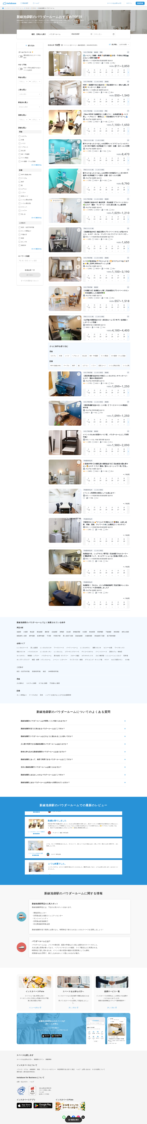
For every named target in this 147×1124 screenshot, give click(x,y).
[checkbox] (19, 136)
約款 (38, 1069)
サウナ (106, 659)
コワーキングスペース (72, 651)
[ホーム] (9, 3)
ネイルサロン (21, 655)
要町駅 (47, 632)
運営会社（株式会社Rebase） (26, 1072)
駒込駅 (32, 632)
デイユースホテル (87, 651)
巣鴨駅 (62, 632)
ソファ (93, 365)
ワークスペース (59, 647)
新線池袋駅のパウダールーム (46, 8)
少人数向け (20, 683)
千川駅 (49, 636)
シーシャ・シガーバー (60, 659)
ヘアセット (76, 356)
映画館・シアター (33, 655)
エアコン (85, 365)
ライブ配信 (104, 356)
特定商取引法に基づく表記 (66, 1069)
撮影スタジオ (97, 647)
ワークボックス (120, 647)
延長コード (102, 365)
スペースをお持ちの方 (114, 3)
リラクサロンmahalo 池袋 (35, 826)
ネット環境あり (22, 695)
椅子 (73, 365)
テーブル (66, 365)
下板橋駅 (108, 632)
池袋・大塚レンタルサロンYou (36, 848)
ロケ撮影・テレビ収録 (118, 356)
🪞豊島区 (33, 8)
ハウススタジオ (33, 651)
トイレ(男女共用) (114, 365)
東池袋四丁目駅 (99, 636)
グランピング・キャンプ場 (93, 659)
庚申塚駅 (32, 636)
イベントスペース (101, 651)
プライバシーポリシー (49, 1069)
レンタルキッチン (46, 651)
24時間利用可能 (53, 671)
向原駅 (85, 632)
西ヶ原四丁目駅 (68, 636)
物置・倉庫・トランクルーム (41, 659)
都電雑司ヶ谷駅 (22, 636)
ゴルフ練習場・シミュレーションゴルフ (108, 655)
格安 (44, 671)
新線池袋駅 (79, 636)
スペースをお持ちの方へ (24, 1059)
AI (128, 52)
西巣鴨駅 (100, 632)
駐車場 (126, 655)
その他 (127, 659)
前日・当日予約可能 (23, 671)
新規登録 (140, 3)
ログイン (129, 3)
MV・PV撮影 (94, 356)
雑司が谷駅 (125, 632)
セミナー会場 (108, 647)
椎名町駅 (92, 632)
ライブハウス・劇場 (76, 659)
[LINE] (64, 1117)
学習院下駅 (57, 636)
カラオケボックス (87, 655)
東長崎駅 (116, 632)
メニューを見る (34, 1007)
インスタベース (8, 8)
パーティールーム (72, 647)
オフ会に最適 (43, 683)
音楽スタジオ (21, 651)
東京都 (27, 8)
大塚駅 (25, 632)
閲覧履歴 (25, 3)
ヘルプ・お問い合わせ (83, 1069)
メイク (67, 356)
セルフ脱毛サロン (117, 659)
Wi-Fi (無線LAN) (55, 365)
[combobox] (82, 34)
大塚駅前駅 (88, 636)
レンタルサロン (85, 647)
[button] (73, 722)
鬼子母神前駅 (111, 636)
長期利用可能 (36, 671)
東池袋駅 (39, 632)
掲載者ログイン (39, 1059)
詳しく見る (72, 1007)
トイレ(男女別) (127, 365)
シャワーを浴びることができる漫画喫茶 (58, 695)
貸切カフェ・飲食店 (115, 651)
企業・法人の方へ (22, 1082)
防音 (41, 695)
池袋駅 (19, 632)
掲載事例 (48, 1059)
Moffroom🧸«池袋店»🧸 (35, 869)
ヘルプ (37, 3)
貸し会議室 (34, 647)
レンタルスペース (22, 647)
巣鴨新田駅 (76, 632)
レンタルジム (58, 651)
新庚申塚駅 (40, 636)
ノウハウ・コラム (22, 1069)
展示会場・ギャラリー (61, 655)
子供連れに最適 (55, 683)
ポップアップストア (23, 659)
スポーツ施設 (75, 655)
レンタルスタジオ (46, 647)
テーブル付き (33, 695)
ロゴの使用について (98, 1069)
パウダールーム (19, 8)
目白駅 (68, 632)
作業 (60, 356)
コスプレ (53, 356)
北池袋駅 (54, 632)
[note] (83, 1117)
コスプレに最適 (31, 683)
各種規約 (32, 1069)
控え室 (84, 356)
